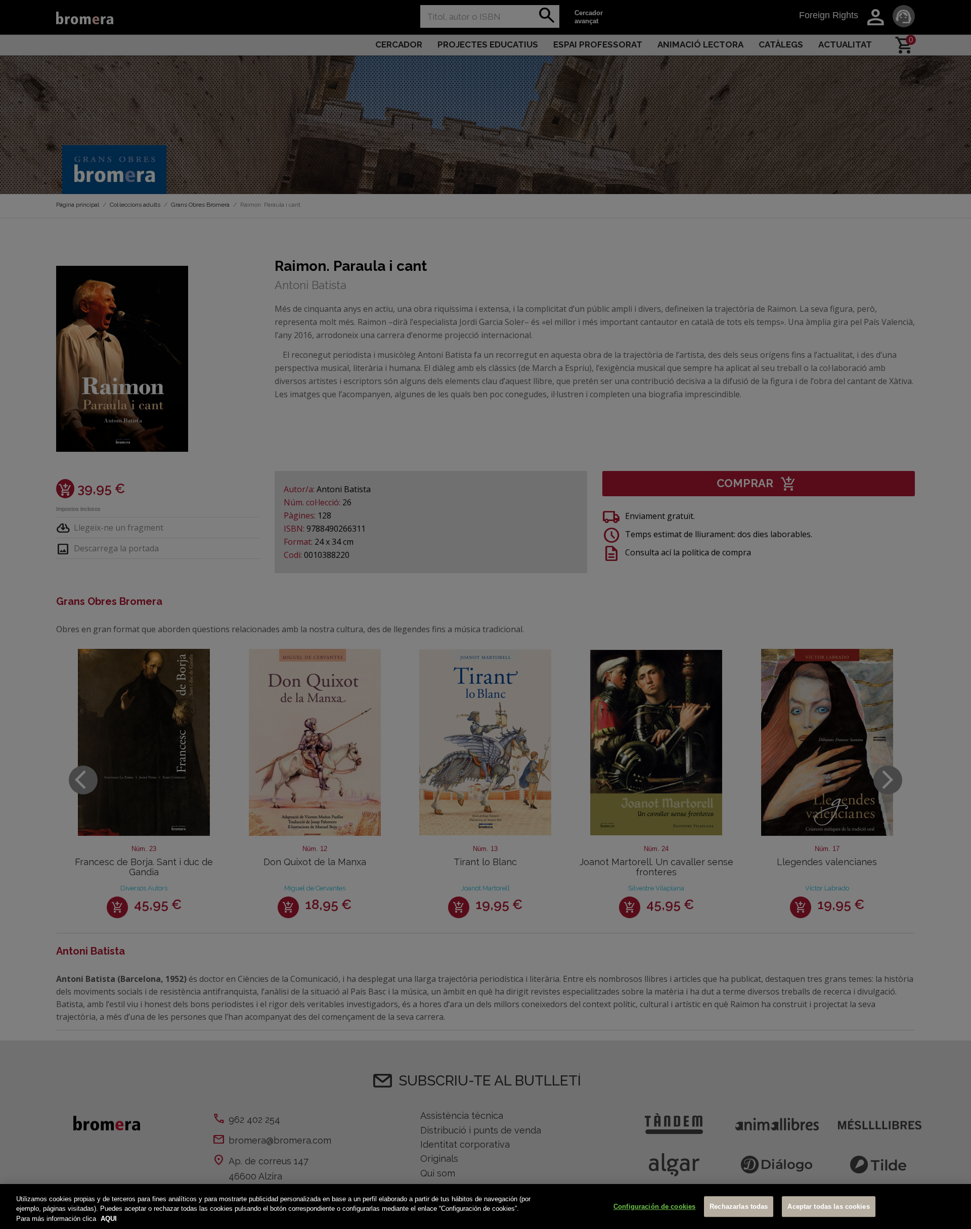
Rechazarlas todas (739, 1206)
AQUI (109, 1218)
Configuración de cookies (654, 1206)
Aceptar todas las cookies (828, 1206)
